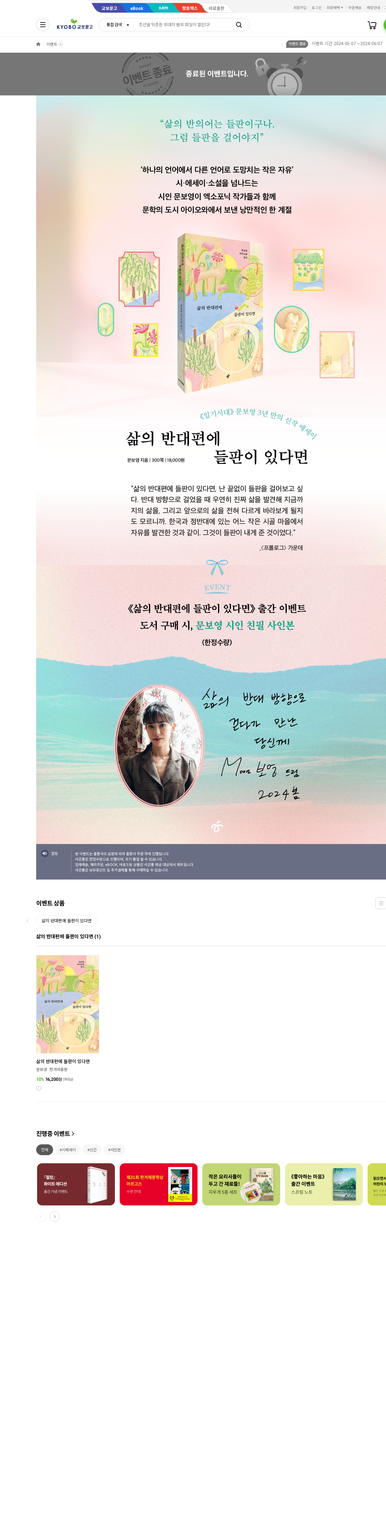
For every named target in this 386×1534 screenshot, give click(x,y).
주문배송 (355, 8)
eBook (136, 8)
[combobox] (116, 24)
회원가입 (300, 8)
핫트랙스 (190, 8)
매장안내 (373, 8)
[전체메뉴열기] (42, 24)
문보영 (41, 1069)
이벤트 (51, 44)
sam (163, 8)
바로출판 (216, 8)
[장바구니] (372, 24)
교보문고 (109, 8)
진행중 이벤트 (53, 1133)
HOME (38, 44)
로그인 (316, 8)
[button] (54, 1216)
